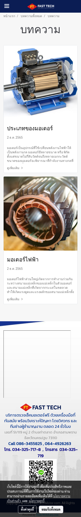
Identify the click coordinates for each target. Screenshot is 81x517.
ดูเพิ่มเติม (13, 168)
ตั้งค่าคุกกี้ (27, 509)
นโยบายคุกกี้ (37, 501)
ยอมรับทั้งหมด (51, 509)
